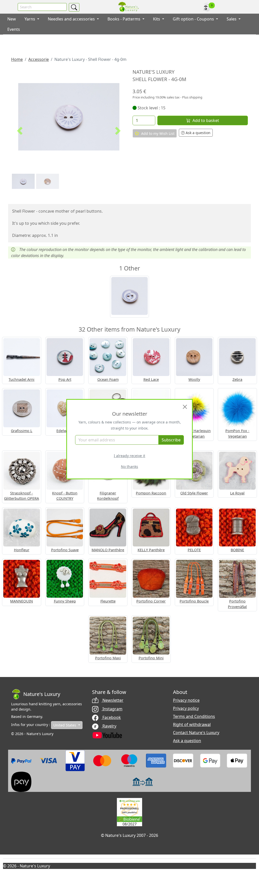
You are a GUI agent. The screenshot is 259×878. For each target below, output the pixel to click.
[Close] (185, 407)
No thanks (129, 466)
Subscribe (171, 440)
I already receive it (129, 455)
